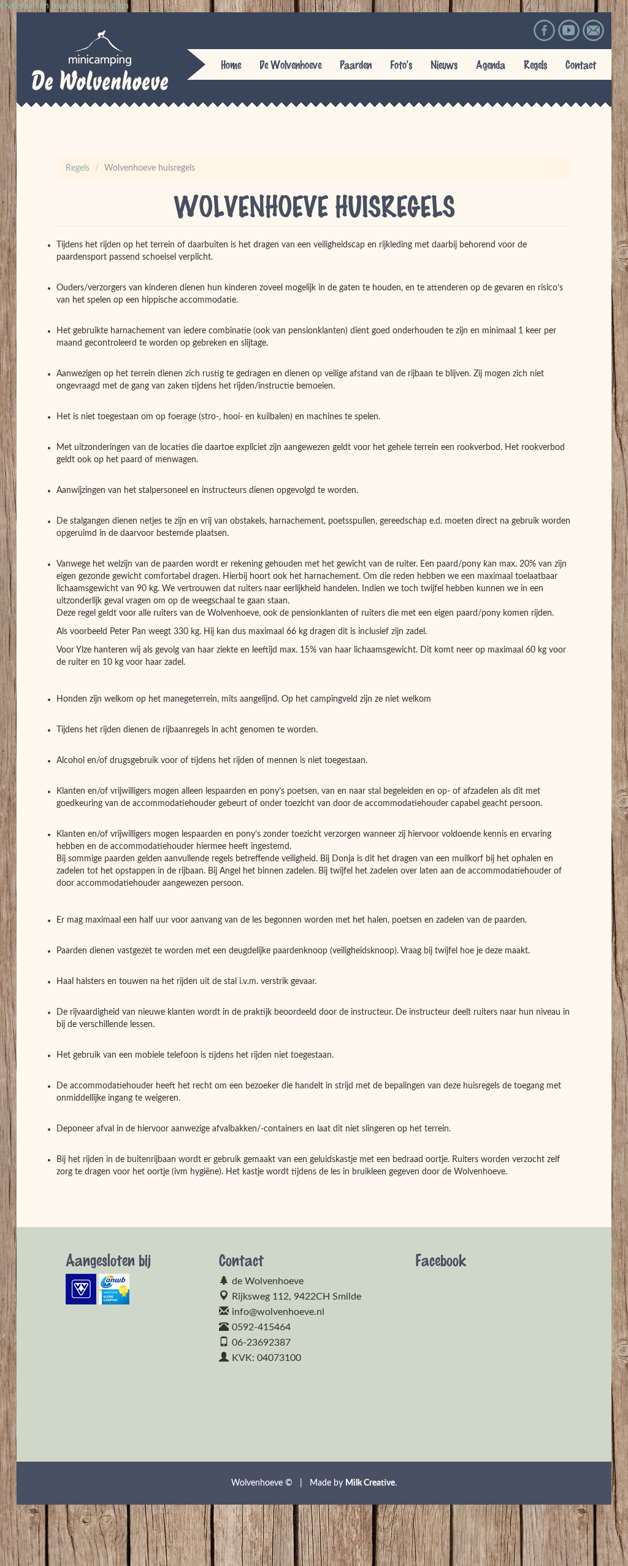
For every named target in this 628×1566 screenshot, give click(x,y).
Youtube (569, 30)
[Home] (97, 60)
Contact (580, 64)
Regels (535, 64)
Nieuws (444, 64)
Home (231, 64)
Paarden (356, 64)
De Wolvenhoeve (290, 64)
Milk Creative (370, 1483)
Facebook (544, 30)
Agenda (490, 64)
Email (593, 30)
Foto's (401, 64)
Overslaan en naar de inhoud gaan (64, 6)
